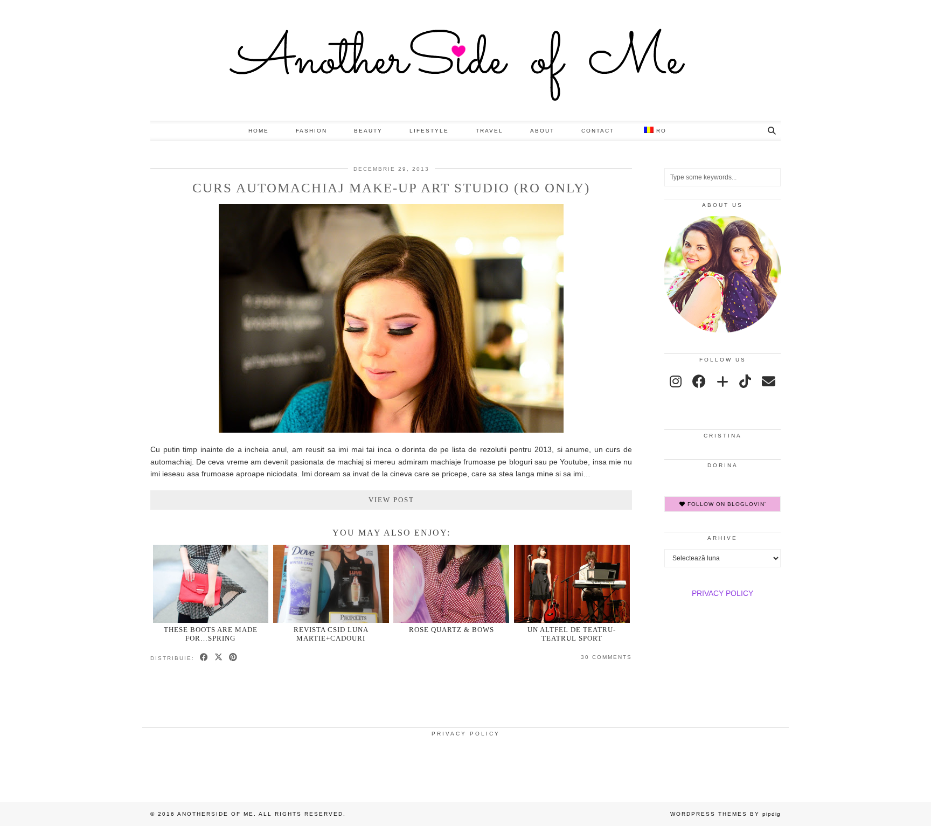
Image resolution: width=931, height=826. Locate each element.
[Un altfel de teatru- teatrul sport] (572, 584)
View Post (391, 500)
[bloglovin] (722, 381)
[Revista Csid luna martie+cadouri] (331, 584)
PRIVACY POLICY (722, 593)
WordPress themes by (725, 814)
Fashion (311, 131)
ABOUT (542, 131)
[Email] (768, 381)
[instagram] (676, 381)
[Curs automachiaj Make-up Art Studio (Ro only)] (391, 430)
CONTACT (597, 131)
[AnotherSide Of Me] (465, 60)
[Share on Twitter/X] (219, 658)
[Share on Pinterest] (233, 658)
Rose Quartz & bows (451, 630)
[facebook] (699, 381)
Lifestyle (429, 131)
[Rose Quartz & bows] (451, 584)
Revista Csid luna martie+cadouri (331, 634)
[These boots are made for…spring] (211, 584)
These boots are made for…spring (211, 634)
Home (258, 131)
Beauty (368, 131)
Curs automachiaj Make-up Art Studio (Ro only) (391, 188)
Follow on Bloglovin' (725, 504)
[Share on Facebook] (204, 658)
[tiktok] (745, 381)
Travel (489, 131)
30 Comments (606, 657)
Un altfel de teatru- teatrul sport (571, 634)
